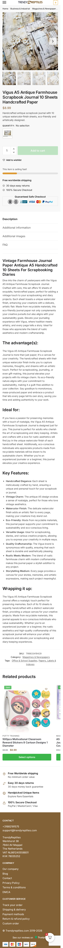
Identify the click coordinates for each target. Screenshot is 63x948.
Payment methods (13, 914)
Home (5, 8)
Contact (7, 878)
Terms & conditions (14, 887)
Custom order (11, 923)
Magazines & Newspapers (44, 8)
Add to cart (38, 150)
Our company (10, 869)
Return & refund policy (16, 918)
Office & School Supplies (24, 660)
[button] (52, 41)
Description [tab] (10, 219)
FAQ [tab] (5, 244)
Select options (27, 757)
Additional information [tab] (17, 227)
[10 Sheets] (8, 133)
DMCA (6, 892)
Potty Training (11, 736)
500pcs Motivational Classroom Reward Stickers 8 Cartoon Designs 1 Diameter (25, 742)
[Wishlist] (46, 689)
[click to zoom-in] (31, 41)
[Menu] (8, 2)
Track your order (13, 905)
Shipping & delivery (14, 909)
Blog (5, 873)
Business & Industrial (20, 8)
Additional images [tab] (14, 236)
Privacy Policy (11, 882)
